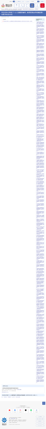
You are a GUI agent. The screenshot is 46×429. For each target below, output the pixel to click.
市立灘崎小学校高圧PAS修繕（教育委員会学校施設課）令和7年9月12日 (40, 335)
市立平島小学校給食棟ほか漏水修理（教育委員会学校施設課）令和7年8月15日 (40, 338)
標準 (13, 1)
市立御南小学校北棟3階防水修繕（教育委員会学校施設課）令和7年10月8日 (40, 269)
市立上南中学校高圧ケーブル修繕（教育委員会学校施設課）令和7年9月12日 (40, 318)
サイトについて (40, 425)
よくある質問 (40, 416)
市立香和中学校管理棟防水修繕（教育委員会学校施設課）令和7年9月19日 (40, 272)
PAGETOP (44, 403)
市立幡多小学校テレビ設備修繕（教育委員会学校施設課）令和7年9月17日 (40, 315)
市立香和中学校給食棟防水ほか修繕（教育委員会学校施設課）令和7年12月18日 (40, 164)
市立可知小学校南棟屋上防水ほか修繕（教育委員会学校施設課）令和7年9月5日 (40, 325)
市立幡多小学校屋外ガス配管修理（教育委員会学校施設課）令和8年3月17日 (40, 44)
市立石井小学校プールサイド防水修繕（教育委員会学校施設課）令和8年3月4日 (40, 101)
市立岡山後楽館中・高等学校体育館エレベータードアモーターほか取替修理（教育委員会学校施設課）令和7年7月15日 (40, 232)
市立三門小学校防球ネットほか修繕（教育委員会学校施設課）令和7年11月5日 (40, 186)
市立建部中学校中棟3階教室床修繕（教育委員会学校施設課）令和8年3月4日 (40, 29)
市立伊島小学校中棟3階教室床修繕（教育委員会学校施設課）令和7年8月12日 (40, 341)
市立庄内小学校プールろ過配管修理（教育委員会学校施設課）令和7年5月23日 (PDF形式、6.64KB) (18, 21)
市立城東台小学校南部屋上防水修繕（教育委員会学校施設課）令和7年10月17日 (40, 254)
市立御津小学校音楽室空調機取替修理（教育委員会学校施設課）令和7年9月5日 (40, 304)
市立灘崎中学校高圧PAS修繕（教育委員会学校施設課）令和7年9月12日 (40, 332)
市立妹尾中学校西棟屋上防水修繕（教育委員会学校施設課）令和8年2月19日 (40, 108)
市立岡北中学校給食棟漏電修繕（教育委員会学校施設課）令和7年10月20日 (40, 236)
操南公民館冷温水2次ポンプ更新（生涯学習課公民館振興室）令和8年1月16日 (40, 125)
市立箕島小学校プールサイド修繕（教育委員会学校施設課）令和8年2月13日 (40, 23)
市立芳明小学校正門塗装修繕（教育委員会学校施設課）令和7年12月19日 (40, 179)
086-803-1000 (13, 418)
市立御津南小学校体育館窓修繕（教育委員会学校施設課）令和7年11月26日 (40, 146)
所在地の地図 (19, 389)
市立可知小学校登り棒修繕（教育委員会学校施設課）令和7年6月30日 (40, 370)
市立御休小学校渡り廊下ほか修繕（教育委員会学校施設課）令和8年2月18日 (40, 115)
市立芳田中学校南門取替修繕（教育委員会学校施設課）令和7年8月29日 (40, 301)
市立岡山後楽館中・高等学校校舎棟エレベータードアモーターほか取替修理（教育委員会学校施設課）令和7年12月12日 (40, 175)
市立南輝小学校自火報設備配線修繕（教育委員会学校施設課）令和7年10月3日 (40, 279)
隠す (43, 19)
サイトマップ (40, 423)
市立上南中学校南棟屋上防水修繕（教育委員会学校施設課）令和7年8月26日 (40, 355)
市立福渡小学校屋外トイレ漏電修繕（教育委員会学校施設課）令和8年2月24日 (40, 118)
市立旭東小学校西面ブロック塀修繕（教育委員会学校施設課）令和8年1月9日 (40, 161)
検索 (38, 1)
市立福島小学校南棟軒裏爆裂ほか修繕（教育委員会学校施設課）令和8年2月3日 (40, 143)
